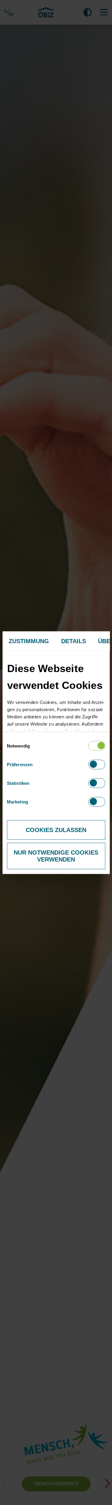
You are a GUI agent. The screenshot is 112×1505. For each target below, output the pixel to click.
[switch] (96, 764)
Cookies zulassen (56, 829)
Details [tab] (73, 640)
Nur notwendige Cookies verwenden (56, 855)
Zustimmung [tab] (28, 640)
